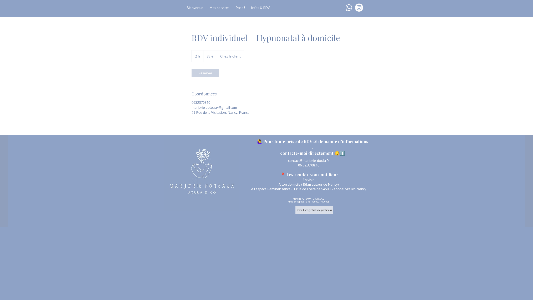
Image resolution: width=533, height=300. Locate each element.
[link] (205, 73)
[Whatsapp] (349, 8)
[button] (219, 7)
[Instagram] (359, 8)
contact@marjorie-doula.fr (308, 160)
